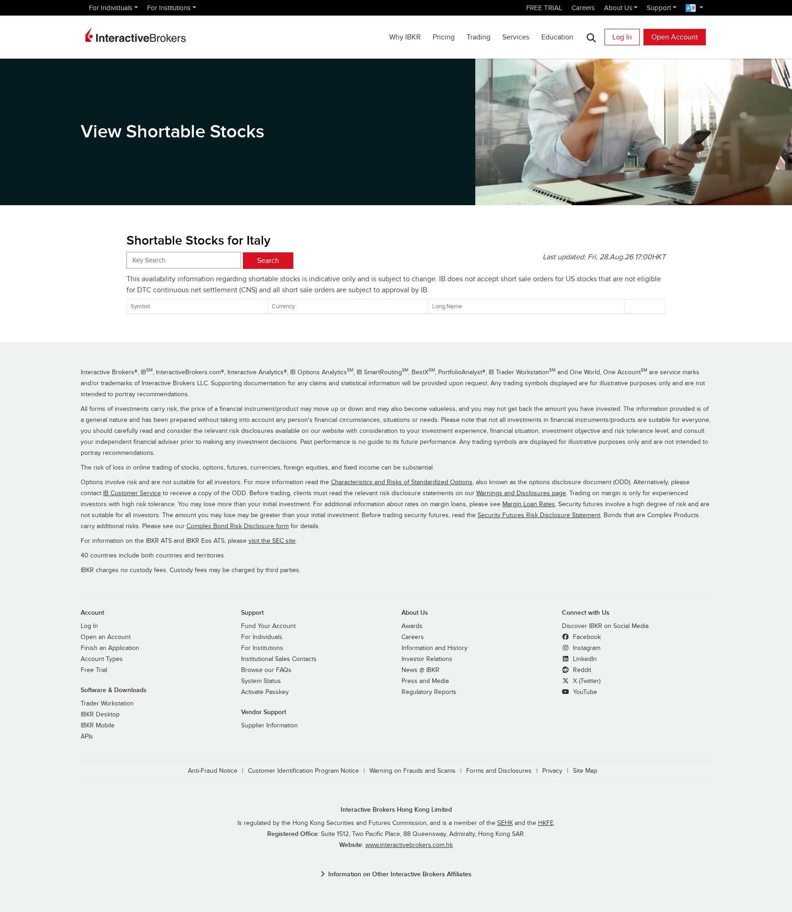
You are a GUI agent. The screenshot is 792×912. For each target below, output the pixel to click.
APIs (87, 736)
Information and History (435, 648)
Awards (412, 626)
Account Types (102, 659)
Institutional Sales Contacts (279, 659)
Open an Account (106, 637)
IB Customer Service (132, 493)
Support (659, 8)
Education (557, 37)
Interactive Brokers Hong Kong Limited (396, 810)
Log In (622, 37)
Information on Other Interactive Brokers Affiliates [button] (400, 874)
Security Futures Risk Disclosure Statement (539, 515)
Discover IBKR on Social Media (605, 626)
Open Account (674, 37)
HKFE (546, 823)
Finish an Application (110, 648)
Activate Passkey (265, 692)
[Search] (591, 37)
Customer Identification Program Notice (303, 771)
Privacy (552, 771)
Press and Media (425, 681)
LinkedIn (584, 659)
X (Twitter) (585, 681)
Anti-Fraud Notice (212, 771)
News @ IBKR (421, 670)
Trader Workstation (107, 703)
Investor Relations (427, 659)
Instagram (585, 648)
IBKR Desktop (100, 714)
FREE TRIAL (544, 8)
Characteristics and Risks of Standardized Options (402, 482)
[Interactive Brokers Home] (135, 35)
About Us (618, 8)
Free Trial (94, 670)
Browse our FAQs (266, 670)
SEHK (505, 823)
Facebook (586, 637)
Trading (478, 37)
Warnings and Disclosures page (521, 493)
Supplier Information (269, 725)
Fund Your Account (268, 626)
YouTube (584, 692)
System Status (261, 681)
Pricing (444, 37)
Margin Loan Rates (528, 504)
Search (268, 260)
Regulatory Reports (429, 692)
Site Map (585, 771)
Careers (583, 8)
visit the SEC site (272, 541)
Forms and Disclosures (499, 771)
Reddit (581, 670)
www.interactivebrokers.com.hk (409, 845)
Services (515, 37)
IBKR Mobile (98, 725)
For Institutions (169, 8)
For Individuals (110, 8)
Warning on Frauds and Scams (412, 771)
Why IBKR (405, 37)
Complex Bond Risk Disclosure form (238, 526)
